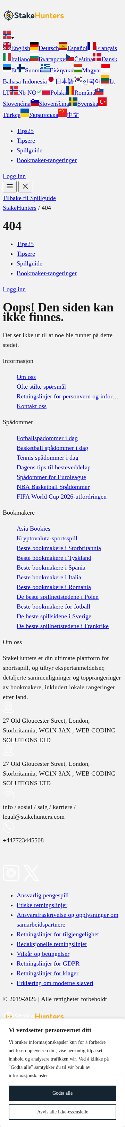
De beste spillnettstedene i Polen (58, 596)
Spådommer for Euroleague (51, 477)
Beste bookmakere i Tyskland (54, 557)
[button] (62, 36)
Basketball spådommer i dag (52, 447)
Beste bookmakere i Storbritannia (59, 548)
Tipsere (26, 140)
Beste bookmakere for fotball (53, 606)
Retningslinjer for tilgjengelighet (58, 934)
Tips (25, 130)
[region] (62, 1072)
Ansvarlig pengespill (43, 895)
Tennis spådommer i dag (47, 457)
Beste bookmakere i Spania (51, 567)
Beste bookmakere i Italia (49, 577)
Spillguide (29, 150)
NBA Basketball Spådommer (53, 486)
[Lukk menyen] (25, 186)
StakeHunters (19, 207)
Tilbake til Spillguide (29, 198)
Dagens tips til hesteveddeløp (54, 467)
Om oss (26, 376)
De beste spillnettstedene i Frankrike (63, 625)
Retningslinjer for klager (47, 973)
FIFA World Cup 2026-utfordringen (62, 496)
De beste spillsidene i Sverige (54, 616)
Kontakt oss (32, 406)
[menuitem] (16, 48)
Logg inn (14, 176)
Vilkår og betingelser (43, 953)
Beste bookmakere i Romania (54, 587)
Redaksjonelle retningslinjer (52, 944)
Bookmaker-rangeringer (47, 160)
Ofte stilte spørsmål (41, 386)
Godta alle (62, 1093)
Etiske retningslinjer (42, 905)
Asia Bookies (33, 528)
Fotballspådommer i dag (47, 438)
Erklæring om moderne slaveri (55, 982)
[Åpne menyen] (10, 186)
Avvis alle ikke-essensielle (62, 1111)
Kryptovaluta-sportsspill (47, 538)
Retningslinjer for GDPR (48, 963)
